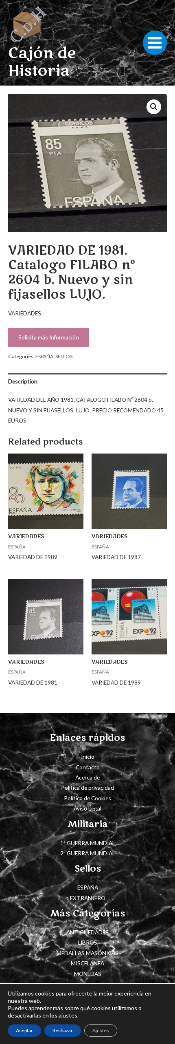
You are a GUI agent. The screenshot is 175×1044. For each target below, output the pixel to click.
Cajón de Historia (42, 62)
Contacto (88, 767)
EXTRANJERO (87, 897)
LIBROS (87, 942)
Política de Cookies (87, 798)
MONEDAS (87, 973)
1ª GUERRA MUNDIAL (87, 842)
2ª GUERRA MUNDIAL (87, 853)
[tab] (87, 381)
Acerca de (87, 777)
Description (22, 381)
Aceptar (24, 1030)
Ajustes (100, 1030)
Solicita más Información (48, 337)
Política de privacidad (87, 787)
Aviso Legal (87, 808)
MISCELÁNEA (87, 963)
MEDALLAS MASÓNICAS (87, 952)
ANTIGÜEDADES (87, 932)
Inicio (87, 756)
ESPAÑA (44, 356)
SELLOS (63, 356)
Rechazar (62, 1030)
